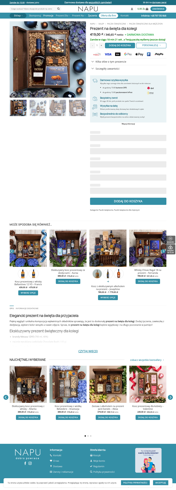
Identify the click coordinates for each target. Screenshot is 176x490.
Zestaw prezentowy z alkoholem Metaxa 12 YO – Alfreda (71, 271)
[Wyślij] (58, 9)
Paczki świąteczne (116, 23)
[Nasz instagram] (30, 463)
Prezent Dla (62, 15)
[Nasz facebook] (25, 463)
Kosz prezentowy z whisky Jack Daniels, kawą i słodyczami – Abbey (40, 409)
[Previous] (14, 59)
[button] (132, 9)
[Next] (81, 59)
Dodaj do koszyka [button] (32, 281)
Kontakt (125, 15)
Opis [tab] (12, 308)
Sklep (101, 23)
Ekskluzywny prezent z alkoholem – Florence (111, 271)
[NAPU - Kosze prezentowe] (88, 9)
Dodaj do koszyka (128, 201)
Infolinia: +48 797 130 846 (153, 15)
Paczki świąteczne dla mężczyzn (146, 23)
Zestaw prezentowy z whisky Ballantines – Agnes (79, 407)
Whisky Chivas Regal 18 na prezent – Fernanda (31, 271)
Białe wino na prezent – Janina (151, 270)
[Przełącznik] (92, 62)
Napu (92, 23)
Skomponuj (35, 15)
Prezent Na (78, 15)
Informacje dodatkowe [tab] (27, 308)
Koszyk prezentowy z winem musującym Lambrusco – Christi (119, 407)
